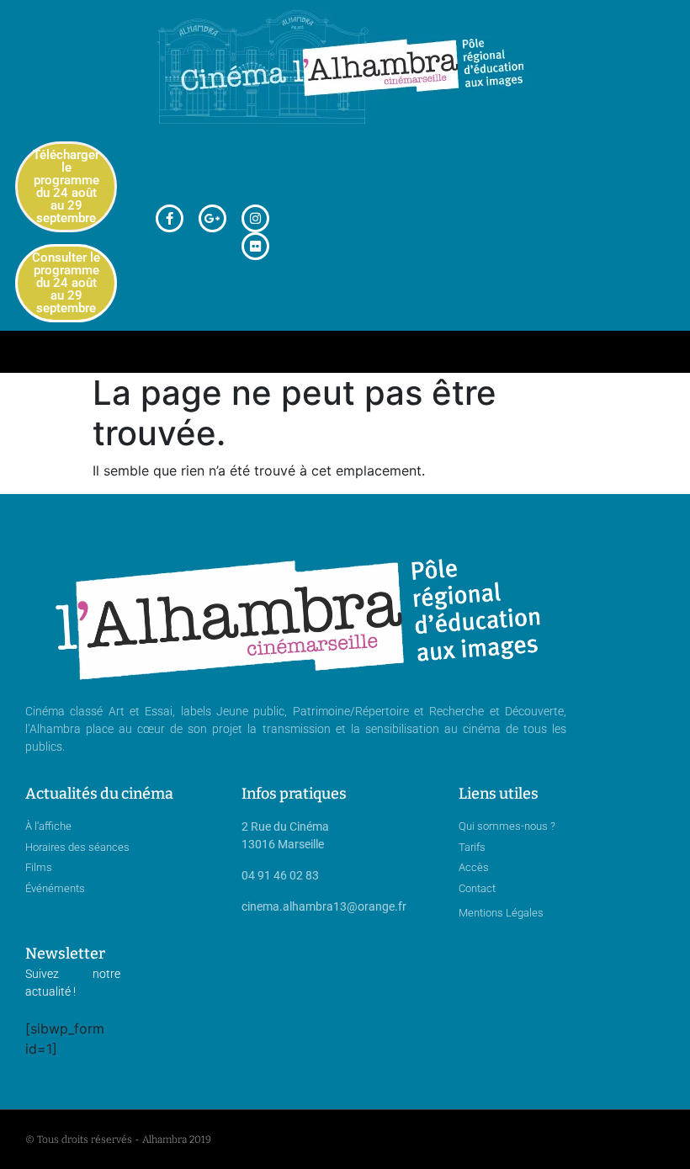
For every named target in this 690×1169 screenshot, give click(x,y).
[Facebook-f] (169, 218)
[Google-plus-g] (212, 218)
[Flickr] (255, 246)
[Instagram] (255, 218)
